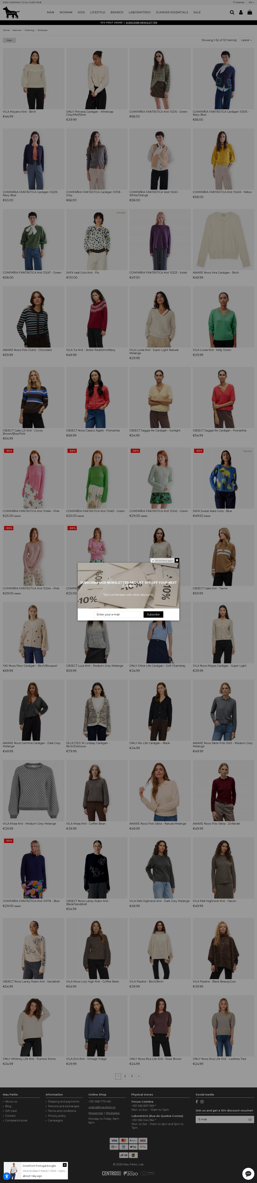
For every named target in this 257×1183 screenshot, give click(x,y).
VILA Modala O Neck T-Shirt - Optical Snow (49, 1170)
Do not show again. (164, 560)
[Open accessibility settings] (7, 1176)
